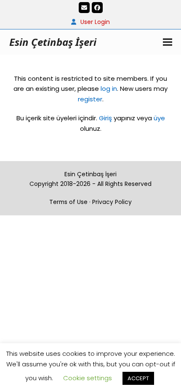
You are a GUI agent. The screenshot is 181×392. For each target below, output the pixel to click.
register (90, 99)
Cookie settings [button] (87, 377)
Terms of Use (68, 202)
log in (108, 88)
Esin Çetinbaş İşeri (52, 42)
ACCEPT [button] (138, 378)
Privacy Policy (112, 202)
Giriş (105, 118)
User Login (95, 22)
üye (159, 118)
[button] (167, 41)
